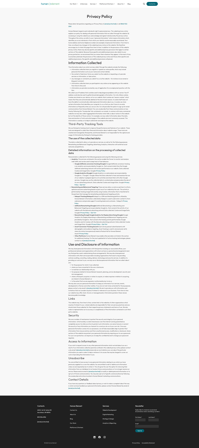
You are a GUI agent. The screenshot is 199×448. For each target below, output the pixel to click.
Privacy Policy (100, 171)
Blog (129, 4)
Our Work (73, 4)
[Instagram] (104, 437)
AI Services (83, 4)
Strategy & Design (108, 419)
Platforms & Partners (106, 4)
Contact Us (73, 410)
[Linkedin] (94, 437)
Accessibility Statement (148, 443)
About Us (73, 414)
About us (120, 4)
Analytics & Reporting (109, 423)
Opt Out (82, 185)
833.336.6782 (41, 417)
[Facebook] (99, 437)
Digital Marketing (108, 414)
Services (93, 4)
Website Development (110, 410)
